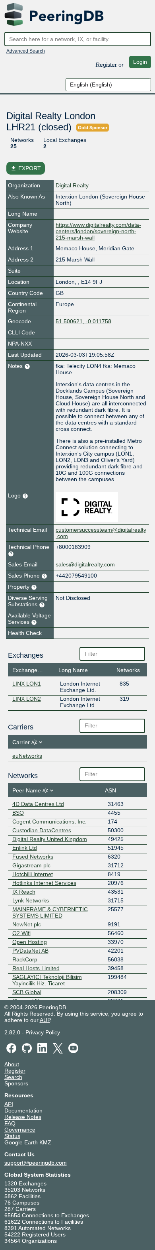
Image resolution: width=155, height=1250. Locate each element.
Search (13, 1077)
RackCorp (24, 959)
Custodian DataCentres (41, 830)
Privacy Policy (42, 1032)
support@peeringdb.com (35, 1163)
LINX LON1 (26, 683)
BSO (18, 813)
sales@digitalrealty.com (85, 564)
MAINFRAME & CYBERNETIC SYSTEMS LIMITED (50, 912)
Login (140, 62)
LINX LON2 (26, 699)
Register (106, 64)
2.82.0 (12, 1032)
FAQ (9, 1123)
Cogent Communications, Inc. (49, 821)
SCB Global (26, 992)
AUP (45, 1020)
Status (12, 1136)
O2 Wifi (21, 933)
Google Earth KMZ (27, 1142)
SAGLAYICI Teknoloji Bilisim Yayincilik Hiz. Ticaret (47, 980)
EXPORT (25, 168)
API (8, 1104)
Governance (19, 1129)
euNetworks (27, 756)
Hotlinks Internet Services (44, 883)
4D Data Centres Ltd (38, 804)
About (11, 1064)
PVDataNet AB (30, 950)
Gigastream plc (31, 865)
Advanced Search (25, 51)
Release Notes (22, 1117)
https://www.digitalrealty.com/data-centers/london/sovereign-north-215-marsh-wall (98, 231)
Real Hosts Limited (36, 968)
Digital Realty (72, 185)
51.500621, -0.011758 (83, 321)
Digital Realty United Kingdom (49, 839)
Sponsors (16, 1083)
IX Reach (23, 891)
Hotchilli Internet (32, 874)
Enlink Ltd (24, 848)
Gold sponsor (92, 127)
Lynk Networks (30, 900)
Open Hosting (29, 942)
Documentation (23, 1110)
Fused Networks (32, 856)
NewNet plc (26, 924)
